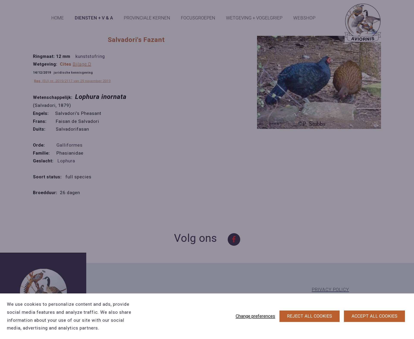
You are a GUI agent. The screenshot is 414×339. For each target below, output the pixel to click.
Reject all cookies (309, 316)
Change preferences (255, 316)
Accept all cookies (374, 316)
